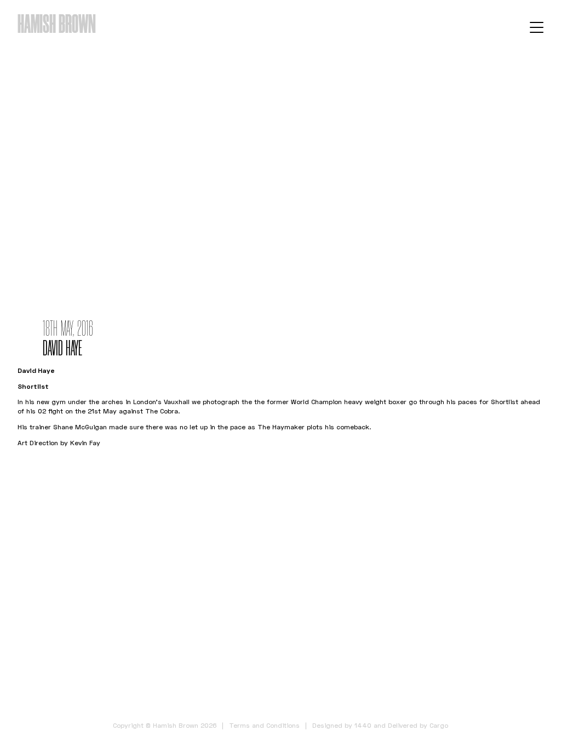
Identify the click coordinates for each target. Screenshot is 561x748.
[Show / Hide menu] (536, 27)
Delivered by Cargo (418, 725)
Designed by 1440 (341, 725)
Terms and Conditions (264, 725)
